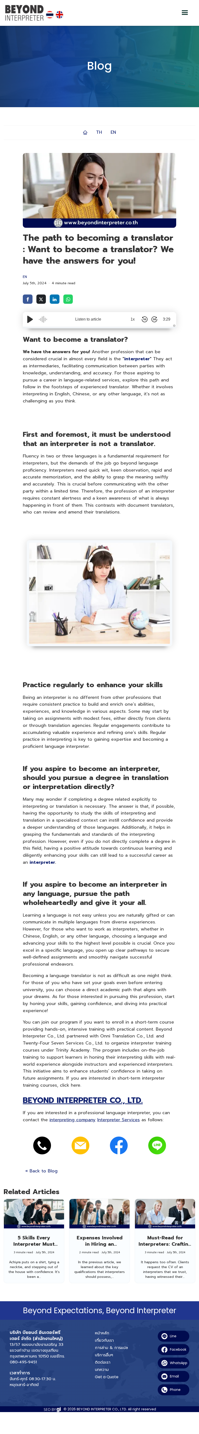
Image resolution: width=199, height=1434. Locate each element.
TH (99, 132)
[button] (185, 13)
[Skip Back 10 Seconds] (144, 319)
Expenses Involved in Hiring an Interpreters (100, 1244)
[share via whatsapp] (68, 299)
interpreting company (73, 1119)
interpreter (137, 358)
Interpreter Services (118, 1119)
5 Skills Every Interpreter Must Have (34, 1244)
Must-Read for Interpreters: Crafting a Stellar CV (165, 1244)
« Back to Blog (41, 1171)
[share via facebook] (28, 299)
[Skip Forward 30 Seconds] (154, 319)
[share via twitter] (41, 299)
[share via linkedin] (54, 299)
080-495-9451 (23, 1362)
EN (113, 132)
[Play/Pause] (30, 319)
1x (133, 319)
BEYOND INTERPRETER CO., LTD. (83, 1100)
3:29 (166, 319)
